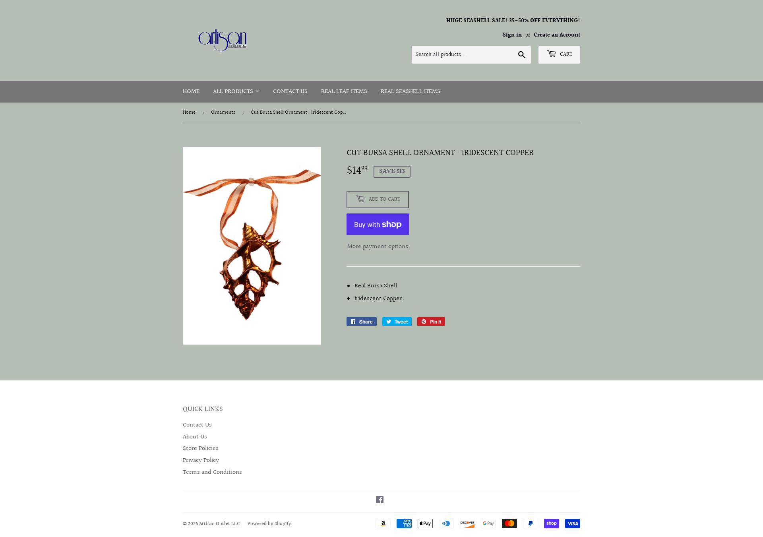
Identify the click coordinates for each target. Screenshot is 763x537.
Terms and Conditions (212, 472)
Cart (565, 54)
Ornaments (223, 112)
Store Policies (201, 449)
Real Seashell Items (410, 92)
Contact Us (290, 92)
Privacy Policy (201, 460)
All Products (234, 92)
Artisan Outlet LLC (219, 524)
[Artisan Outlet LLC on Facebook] (380, 501)
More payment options (377, 247)
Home (191, 92)
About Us (195, 437)
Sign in (512, 35)
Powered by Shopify (269, 524)
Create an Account (557, 35)
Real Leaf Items (344, 92)
